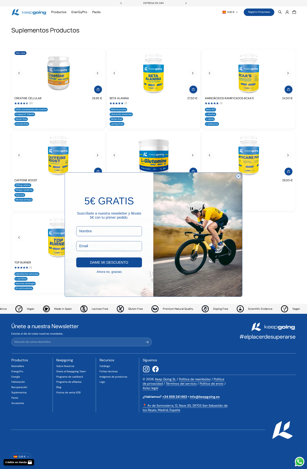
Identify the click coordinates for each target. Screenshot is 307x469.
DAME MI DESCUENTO (109, 262)
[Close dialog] (238, 176)
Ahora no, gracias (109, 271)
